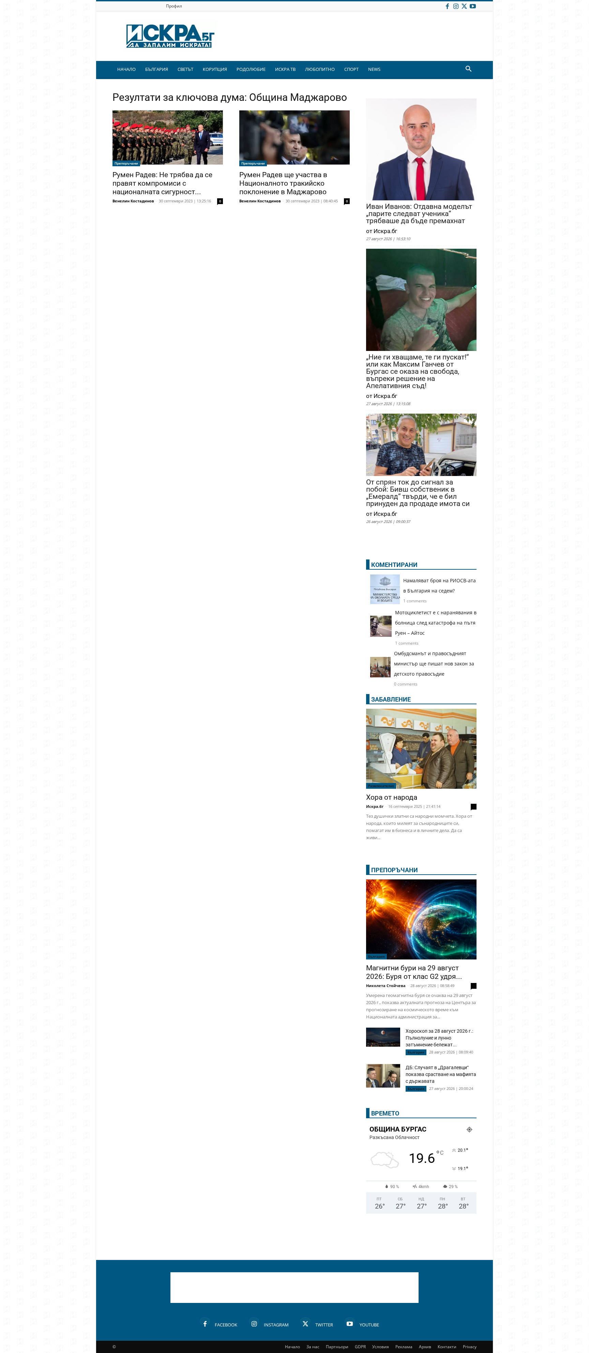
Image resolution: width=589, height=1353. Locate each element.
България (376, 956)
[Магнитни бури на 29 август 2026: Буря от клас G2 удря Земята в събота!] (421, 919)
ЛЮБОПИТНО (320, 69)
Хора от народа (391, 797)
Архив (425, 1347)
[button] (468, 69)
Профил (174, 6)
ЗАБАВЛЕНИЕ (391, 699)
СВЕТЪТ (185, 69)
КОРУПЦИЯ (215, 69)
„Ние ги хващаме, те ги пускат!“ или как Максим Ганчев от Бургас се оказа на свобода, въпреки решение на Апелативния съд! (417, 371)
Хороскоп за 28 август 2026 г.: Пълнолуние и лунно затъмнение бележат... (439, 1037)
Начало (292, 1347)
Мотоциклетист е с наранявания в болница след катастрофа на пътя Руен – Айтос (436, 622)
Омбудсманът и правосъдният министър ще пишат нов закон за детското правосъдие (434, 663)
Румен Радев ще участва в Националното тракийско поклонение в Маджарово (283, 183)
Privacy (470, 1347)
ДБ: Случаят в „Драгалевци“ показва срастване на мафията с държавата (441, 1074)
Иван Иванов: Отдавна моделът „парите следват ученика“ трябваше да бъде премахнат (419, 214)
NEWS (374, 69)
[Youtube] (473, 6)
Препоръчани (126, 163)
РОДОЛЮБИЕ (251, 69)
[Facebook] (447, 6)
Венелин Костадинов (133, 200)
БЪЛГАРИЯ (156, 69)
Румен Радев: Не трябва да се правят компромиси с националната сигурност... (162, 183)
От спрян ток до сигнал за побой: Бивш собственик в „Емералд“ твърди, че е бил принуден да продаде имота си (418, 493)
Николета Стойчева (386, 985)
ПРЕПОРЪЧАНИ (394, 870)
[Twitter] (464, 6)
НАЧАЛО (126, 69)
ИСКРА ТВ (285, 69)
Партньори (337, 1347)
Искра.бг (374, 806)
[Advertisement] (294, 1287)
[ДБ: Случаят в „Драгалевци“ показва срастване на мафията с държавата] (383, 1076)
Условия (380, 1347)
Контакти (447, 1347)
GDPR (360, 1347)
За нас (312, 1347)
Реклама (403, 1347)
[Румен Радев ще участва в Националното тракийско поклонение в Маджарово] (294, 138)
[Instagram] (455, 6)
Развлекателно (381, 785)
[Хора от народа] (421, 749)
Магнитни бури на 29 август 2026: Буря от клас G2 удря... (414, 972)
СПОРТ (351, 69)
